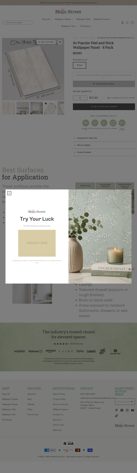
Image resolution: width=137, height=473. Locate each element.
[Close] (9, 193)
